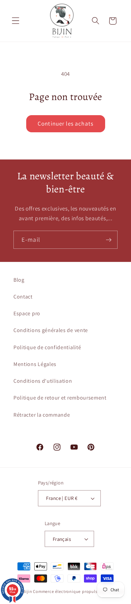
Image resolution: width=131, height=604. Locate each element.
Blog (19, 279)
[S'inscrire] (108, 240)
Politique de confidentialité (47, 347)
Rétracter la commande (41, 414)
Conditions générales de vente (50, 330)
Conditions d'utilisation (42, 380)
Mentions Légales (34, 364)
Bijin (27, 591)
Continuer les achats (65, 123)
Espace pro (26, 313)
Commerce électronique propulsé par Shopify (78, 591)
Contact (23, 296)
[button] (15, 21)
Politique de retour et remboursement (59, 397)
